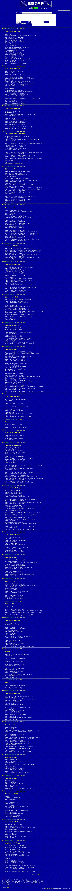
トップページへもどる (64, 10)
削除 (24, 28)
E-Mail (18, 28)
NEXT (38, 874)
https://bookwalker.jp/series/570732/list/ (14, 163)
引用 (21, 28)
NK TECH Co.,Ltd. (48, 888)
